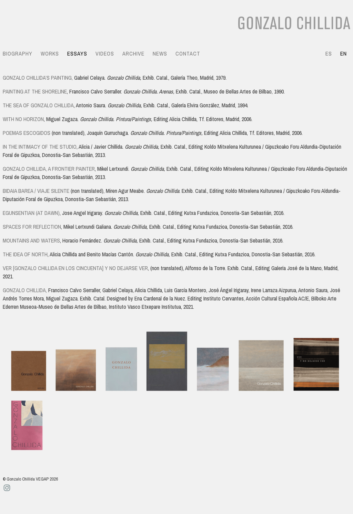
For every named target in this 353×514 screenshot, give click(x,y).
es (328, 53)
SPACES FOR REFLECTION (32, 226)
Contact (187, 53)
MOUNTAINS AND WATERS (31, 240)
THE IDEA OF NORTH (25, 254)
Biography (17, 53)
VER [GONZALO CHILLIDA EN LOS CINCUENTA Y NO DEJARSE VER (75, 268)
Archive (133, 53)
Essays (77, 53)
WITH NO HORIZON (23, 119)
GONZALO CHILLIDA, (25, 290)
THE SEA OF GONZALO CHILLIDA (38, 105)
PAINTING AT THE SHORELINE (35, 91)
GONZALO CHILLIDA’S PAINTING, (38, 77)
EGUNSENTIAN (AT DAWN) (31, 213)
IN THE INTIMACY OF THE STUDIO (40, 146)
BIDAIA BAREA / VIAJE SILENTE (36, 191)
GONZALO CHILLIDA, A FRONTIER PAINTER (49, 168)
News (160, 53)
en (343, 53)
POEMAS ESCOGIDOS (26, 133)
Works (50, 53)
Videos (104, 53)
